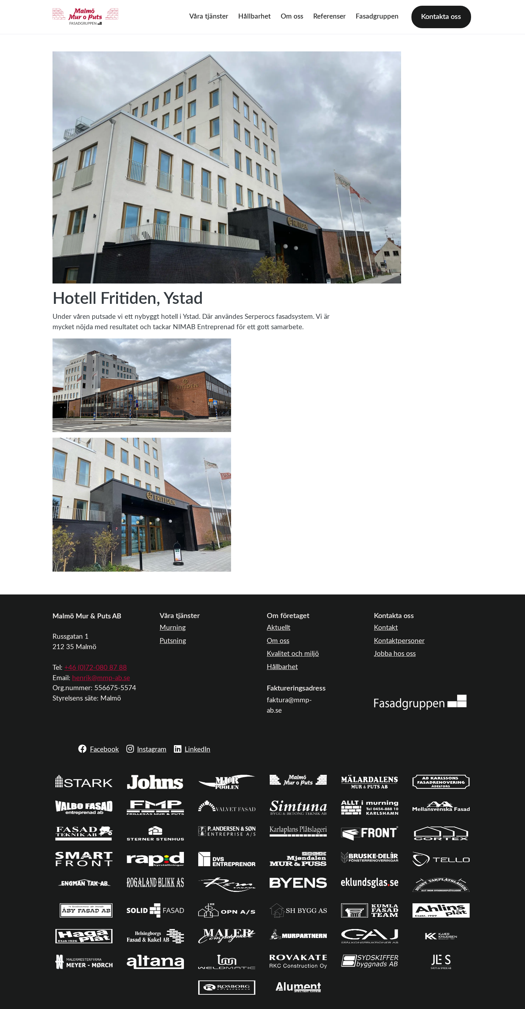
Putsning (173, 641)
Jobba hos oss (395, 654)
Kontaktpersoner (399, 641)
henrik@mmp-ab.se (101, 678)
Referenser (329, 16)
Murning (173, 627)
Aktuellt (278, 627)
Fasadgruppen (377, 16)
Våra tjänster (208, 16)
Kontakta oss (441, 16)
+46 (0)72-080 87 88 (95, 667)
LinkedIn (197, 749)
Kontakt (386, 627)
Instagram (151, 749)
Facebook (104, 749)
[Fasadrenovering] (420, 702)
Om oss (292, 16)
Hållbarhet (254, 16)
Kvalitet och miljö (293, 654)
